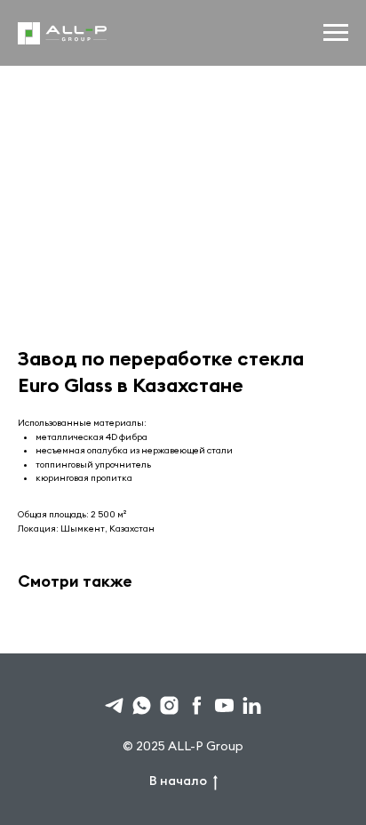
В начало (178, 781)
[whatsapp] (142, 705)
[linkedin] (252, 705)
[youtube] (224, 705)
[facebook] (197, 705)
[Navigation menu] (335, 33)
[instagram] (169, 705)
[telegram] (114, 705)
